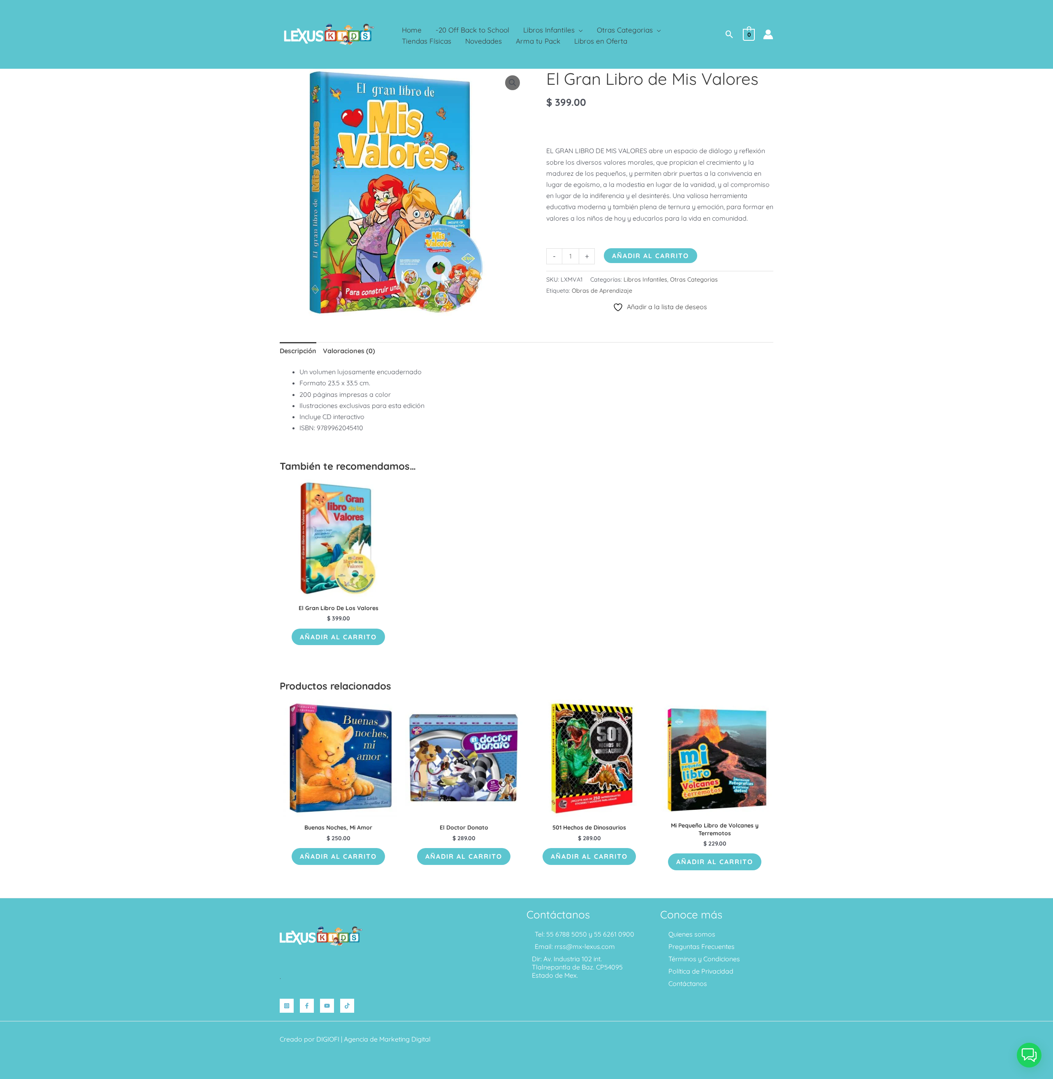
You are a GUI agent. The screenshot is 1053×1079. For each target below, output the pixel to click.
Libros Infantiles (645, 279)
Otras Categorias (694, 279)
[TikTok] (347, 1006)
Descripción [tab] (298, 351)
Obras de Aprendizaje (602, 290)
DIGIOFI (327, 1039)
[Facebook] (307, 1006)
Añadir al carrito (650, 256)
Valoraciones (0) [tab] (349, 351)
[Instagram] (287, 1006)
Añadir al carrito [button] (338, 637)
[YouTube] (327, 1006)
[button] (579, 29)
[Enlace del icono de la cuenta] (768, 34)
